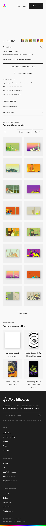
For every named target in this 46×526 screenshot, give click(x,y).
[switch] (13, 41)
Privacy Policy (37, 420)
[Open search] (18, 5)
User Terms (26, 420)
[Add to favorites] (41, 47)
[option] (22, 40)
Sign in (36, 6)
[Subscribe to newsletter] (39, 415)
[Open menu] (24, 5)
